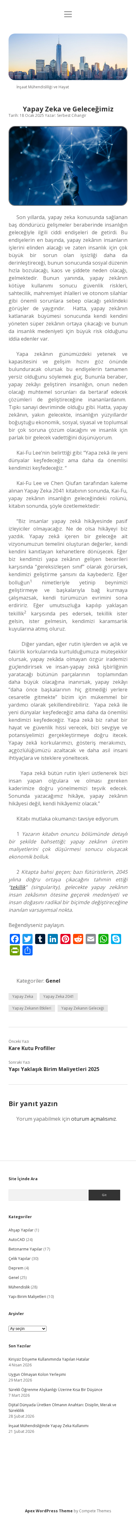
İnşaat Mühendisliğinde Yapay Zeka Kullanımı (49, 1425)
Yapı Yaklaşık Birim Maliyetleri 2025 (54, 1069)
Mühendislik (19, 1287)
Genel (53, 980)
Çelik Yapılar (20, 1258)
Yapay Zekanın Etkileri (31, 1008)
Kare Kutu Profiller (32, 1048)
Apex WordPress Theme (49, 1511)
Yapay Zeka (22, 996)
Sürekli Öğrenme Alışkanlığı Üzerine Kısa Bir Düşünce (55, 1389)
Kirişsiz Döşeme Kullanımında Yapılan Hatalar (49, 1359)
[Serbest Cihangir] (68, 78)
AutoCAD (17, 1239)
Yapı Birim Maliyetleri (27, 1296)
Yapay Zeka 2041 (58, 996)
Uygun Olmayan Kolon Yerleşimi (37, 1374)
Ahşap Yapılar (21, 1230)
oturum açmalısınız (93, 1118)
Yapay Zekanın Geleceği (82, 1008)
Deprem (16, 1268)
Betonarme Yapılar (25, 1249)
